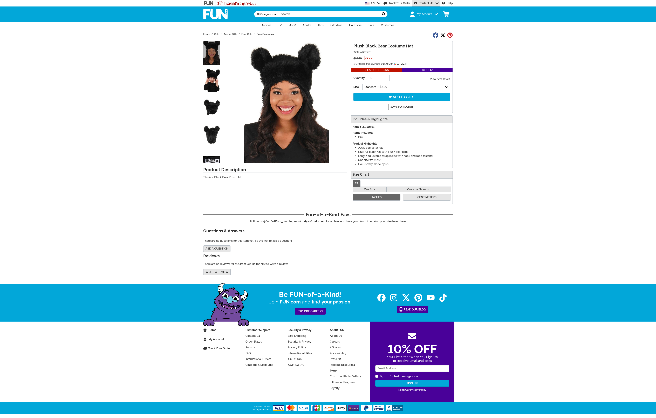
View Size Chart (440, 79)
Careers (335, 341)
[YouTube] (431, 298)
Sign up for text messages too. (398, 376)
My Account (216, 339)
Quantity (359, 78)
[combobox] (329, 14)
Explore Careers (310, 311)
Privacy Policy (297, 347)
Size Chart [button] (361, 174)
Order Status (253, 341)
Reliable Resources (342, 364)
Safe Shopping (297, 335)
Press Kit (335, 359)
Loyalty (335, 388)
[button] (423, 14)
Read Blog (414, 309)
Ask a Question (217, 248)
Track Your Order (399, 3)
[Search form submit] (383, 14)
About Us (336, 335)
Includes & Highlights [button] (370, 119)
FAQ (248, 353)
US (373, 3)
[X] (406, 298)
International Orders (258, 359)
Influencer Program (342, 382)
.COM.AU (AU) (296, 364)
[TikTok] (443, 298)
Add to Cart (403, 97)
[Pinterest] (418, 298)
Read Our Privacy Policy (412, 389)
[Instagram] (394, 298)
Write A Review (362, 52)
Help (450, 3)
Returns (250, 347)
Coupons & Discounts (259, 364)
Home (212, 330)
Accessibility (338, 353)
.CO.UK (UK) (295, 359)
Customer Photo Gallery (345, 376)
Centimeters (426, 197)
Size (356, 87)
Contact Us (426, 3)
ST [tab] (356, 183)
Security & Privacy (299, 341)
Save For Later (402, 106)
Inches (377, 197)
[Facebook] (381, 298)
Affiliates (335, 347)
